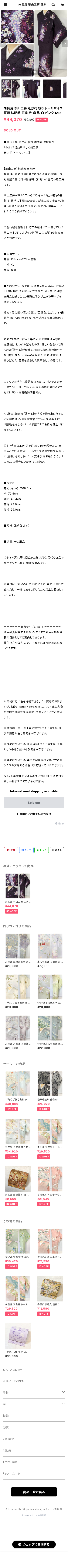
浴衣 (6, 1427)
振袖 (6, 1415)
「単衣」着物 (10, 1462)
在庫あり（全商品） (14, 1380)
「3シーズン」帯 (12, 1473)
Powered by (30, 1515)
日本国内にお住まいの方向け (34, 814)
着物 (6, 1392)
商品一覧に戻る (34, 1492)
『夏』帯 (7, 1450)
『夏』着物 (8, 1439)
